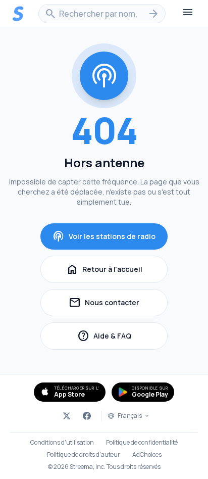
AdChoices (147, 455)
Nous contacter (118, 304)
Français (130, 416)
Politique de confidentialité (142, 443)
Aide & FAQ (122, 337)
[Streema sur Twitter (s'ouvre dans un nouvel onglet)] (67, 416)
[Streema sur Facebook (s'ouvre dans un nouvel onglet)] (87, 416)
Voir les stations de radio (104, 236)
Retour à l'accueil (104, 269)
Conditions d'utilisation (62, 443)
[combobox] (102, 13)
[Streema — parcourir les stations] (18, 14)
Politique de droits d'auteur (83, 455)
